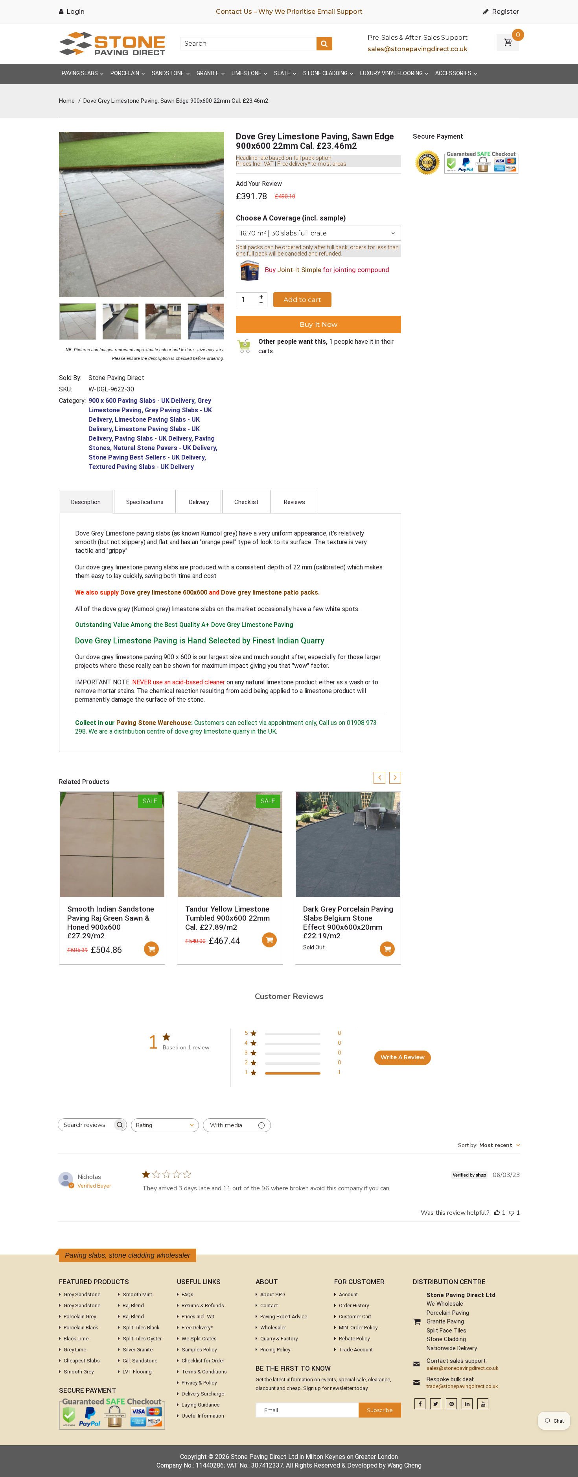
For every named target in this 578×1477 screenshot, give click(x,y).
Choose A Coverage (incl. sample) (291, 218)
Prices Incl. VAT (255, 164)
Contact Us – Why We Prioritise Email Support (289, 11)
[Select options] (151, 948)
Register (504, 11)
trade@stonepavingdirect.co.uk (462, 1386)
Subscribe (380, 1410)
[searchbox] (85, 1125)
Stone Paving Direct (116, 378)
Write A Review (403, 1057)
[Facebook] (420, 1404)
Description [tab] (86, 502)
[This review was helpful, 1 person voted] (497, 1212)
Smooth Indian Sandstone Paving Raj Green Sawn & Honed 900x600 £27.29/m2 (110, 922)
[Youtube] (483, 1404)
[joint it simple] (249, 270)
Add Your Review (259, 183)
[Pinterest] (451, 1404)
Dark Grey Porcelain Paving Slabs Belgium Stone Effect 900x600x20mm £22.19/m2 (348, 922)
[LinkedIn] (467, 1404)
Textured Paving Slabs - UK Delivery (141, 467)
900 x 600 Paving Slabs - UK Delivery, (142, 400)
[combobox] (165, 1125)
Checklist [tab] (246, 502)
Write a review (359, 755)
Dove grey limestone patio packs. (270, 592)
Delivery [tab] (199, 502)
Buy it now (318, 324)
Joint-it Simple (299, 270)
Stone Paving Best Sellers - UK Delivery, (147, 457)
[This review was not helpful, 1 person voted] (511, 1212)
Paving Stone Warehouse (153, 722)
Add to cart (302, 300)
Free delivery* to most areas (311, 164)
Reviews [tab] (294, 502)
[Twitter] (436, 1404)
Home (67, 100)
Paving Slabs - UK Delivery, (154, 438)
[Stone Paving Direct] (112, 43)
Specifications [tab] (145, 502)
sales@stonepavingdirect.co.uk (418, 49)
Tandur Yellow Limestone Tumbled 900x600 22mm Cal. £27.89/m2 (227, 918)
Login (75, 11)
